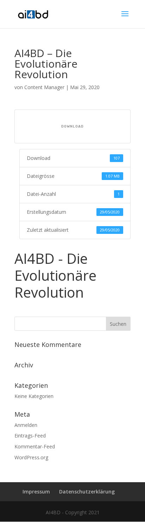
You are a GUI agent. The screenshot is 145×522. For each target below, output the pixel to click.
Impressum (36, 491)
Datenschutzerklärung (87, 491)
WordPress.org (31, 457)
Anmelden (25, 425)
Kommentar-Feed (34, 446)
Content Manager (44, 87)
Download (72, 126)
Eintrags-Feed (30, 435)
